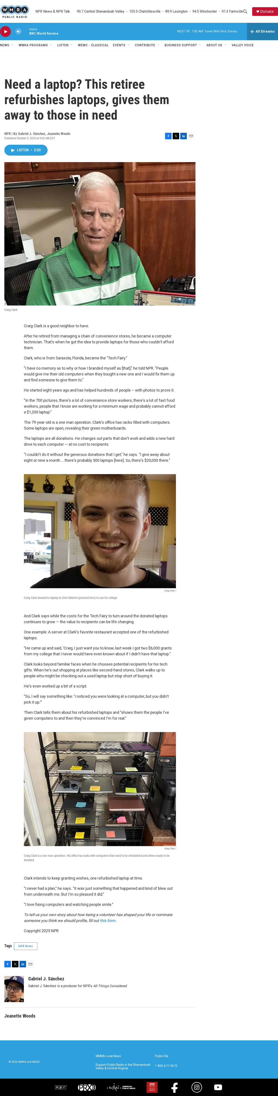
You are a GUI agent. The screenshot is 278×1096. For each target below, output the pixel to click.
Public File (161, 1056)
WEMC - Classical (93, 45)
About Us (214, 45)
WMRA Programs (33, 45)
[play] (5, 31)
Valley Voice (243, 45)
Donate (267, 11)
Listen (63, 45)
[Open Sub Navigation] (12, 45)
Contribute (145, 45)
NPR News (25, 946)
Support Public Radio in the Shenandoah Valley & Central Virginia (123, 1066)
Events (119, 45)
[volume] (18, 32)
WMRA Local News (108, 1056)
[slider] (25, 31)
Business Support (181, 45)
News (4, 45)
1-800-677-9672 (166, 1066)
